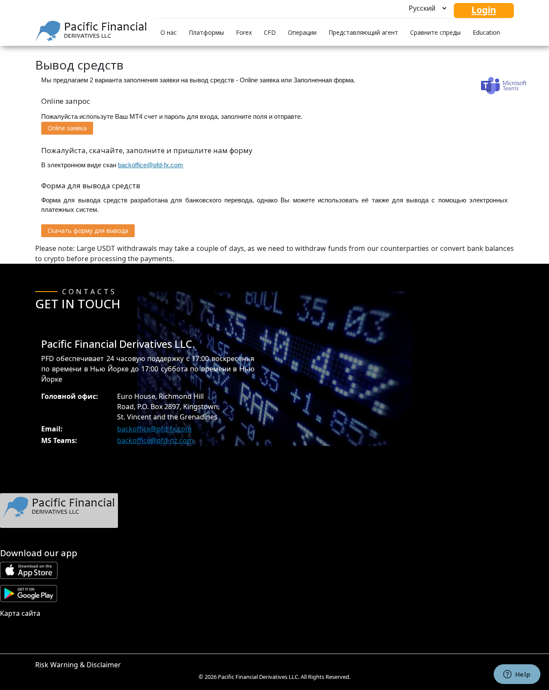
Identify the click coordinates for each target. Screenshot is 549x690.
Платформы (206, 32)
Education (486, 32)
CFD (270, 32)
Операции (302, 32)
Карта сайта (20, 613)
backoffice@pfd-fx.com (150, 165)
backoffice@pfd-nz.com (155, 440)
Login (483, 10)
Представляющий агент (363, 32)
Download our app (38, 553)
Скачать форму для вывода (88, 230)
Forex (244, 32)
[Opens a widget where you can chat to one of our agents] (516, 675)
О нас (168, 32)
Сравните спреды (435, 32)
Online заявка (67, 128)
